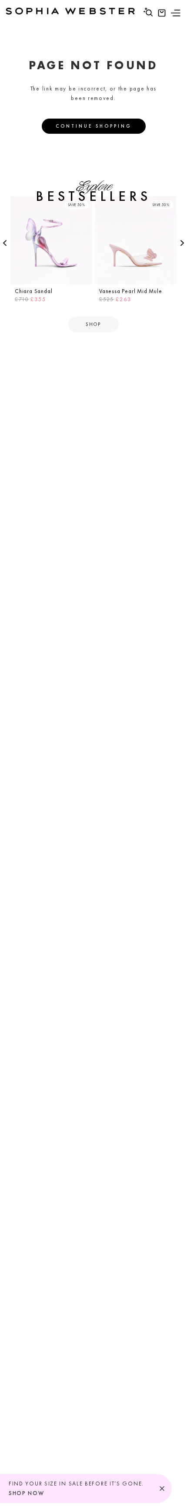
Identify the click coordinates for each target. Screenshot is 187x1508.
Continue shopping (94, 126)
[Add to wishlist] (84, 204)
